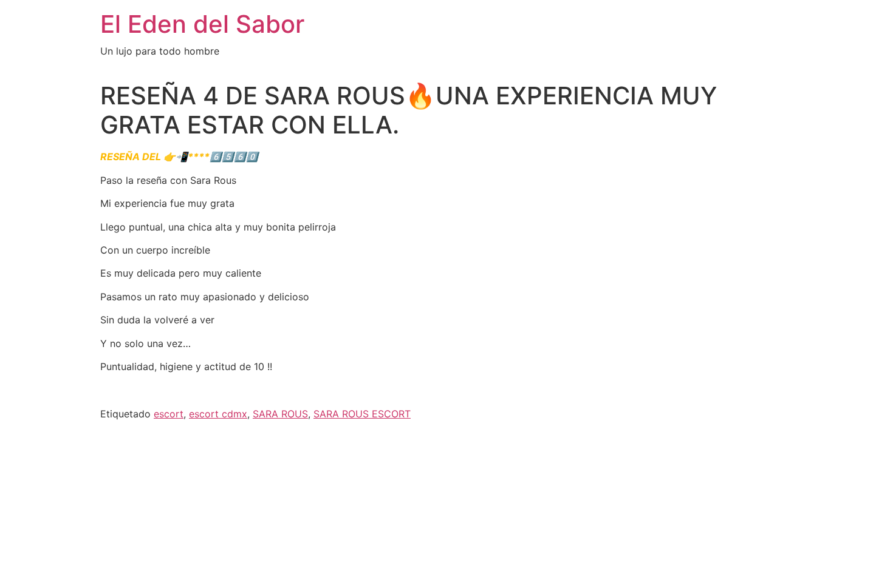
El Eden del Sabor (202, 24)
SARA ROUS (280, 414)
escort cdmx (218, 414)
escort (168, 414)
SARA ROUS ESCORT (362, 414)
